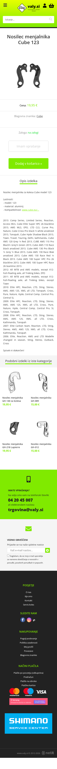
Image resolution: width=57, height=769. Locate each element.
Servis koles (28, 604)
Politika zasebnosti (28, 642)
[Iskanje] (50, 19)
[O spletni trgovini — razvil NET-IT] (48, 753)
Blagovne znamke (28, 655)
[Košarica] (51, 5)
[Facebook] (22, 620)
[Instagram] (29, 620)
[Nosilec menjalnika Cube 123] (28, 75)
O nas (28, 592)
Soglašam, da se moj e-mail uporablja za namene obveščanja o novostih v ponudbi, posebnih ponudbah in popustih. (25, 559)
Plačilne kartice (28, 685)
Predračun (28, 677)
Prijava (46, 5)
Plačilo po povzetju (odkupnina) (28, 672)
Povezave (28, 651)
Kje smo (28, 596)
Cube (40, 116)
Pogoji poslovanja (28, 638)
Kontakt (28, 600)
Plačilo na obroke (28, 681)
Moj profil (28, 646)
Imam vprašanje (28, 146)
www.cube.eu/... (30, 209)
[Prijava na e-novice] (47, 550)
